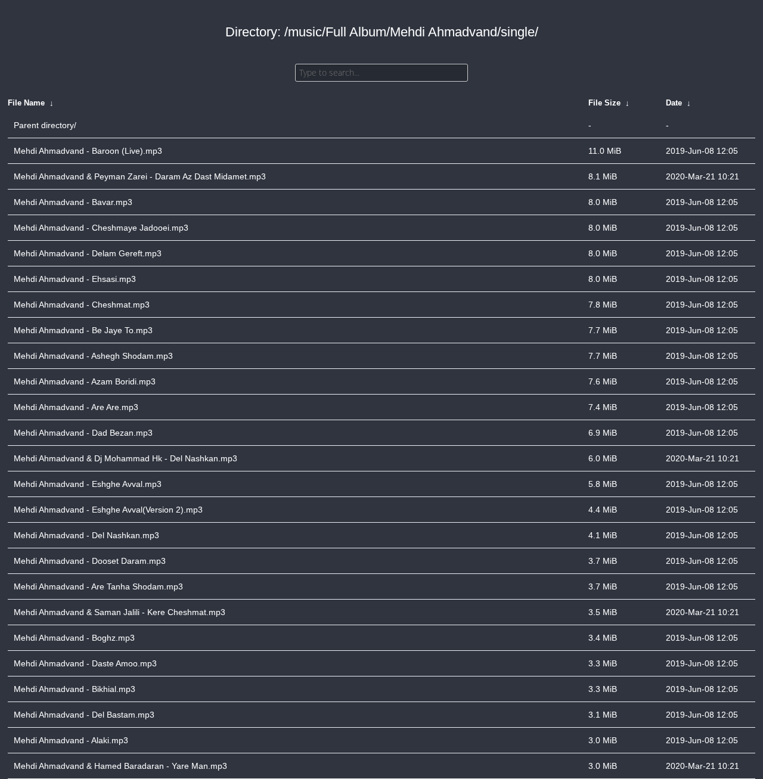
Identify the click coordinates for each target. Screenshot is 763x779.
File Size (604, 102)
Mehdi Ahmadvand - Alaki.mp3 (71, 740)
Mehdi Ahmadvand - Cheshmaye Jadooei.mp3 (101, 227)
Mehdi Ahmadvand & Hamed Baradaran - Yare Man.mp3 (120, 766)
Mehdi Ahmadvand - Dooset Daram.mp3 (90, 561)
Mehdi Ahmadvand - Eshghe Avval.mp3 (88, 484)
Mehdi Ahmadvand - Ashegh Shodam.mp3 (93, 356)
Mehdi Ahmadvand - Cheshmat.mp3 (82, 304)
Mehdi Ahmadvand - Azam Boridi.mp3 (85, 381)
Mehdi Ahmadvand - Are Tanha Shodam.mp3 (98, 586)
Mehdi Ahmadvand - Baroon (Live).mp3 (88, 151)
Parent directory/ (45, 125)
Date (674, 102)
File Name (26, 102)
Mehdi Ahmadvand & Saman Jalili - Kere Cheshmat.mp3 (119, 612)
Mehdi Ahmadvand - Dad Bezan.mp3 (83, 432)
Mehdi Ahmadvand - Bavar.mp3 (73, 202)
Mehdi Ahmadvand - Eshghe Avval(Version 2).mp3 (108, 509)
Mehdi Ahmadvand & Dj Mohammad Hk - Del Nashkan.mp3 (125, 458)
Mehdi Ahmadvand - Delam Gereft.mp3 (88, 253)
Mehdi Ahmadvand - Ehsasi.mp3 (75, 279)
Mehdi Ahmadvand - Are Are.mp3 (76, 407)
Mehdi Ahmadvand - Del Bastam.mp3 (84, 714)
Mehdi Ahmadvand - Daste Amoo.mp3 (85, 663)
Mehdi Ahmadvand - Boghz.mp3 (74, 638)
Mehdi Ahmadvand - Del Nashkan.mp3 (86, 535)
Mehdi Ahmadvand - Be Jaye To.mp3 (83, 330)
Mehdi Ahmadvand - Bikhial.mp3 (74, 689)
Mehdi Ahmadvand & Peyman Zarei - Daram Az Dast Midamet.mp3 (140, 176)
